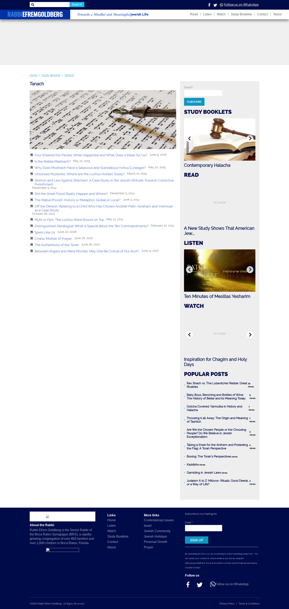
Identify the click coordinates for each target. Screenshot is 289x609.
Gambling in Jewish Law (203, 472)
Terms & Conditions (249, 603)
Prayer (148, 547)
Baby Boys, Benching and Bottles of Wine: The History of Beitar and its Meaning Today (216, 396)
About (277, 14)
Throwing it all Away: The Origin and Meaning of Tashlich (217, 419)
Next (250, 138)
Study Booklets (241, 14)
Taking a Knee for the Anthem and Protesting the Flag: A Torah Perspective (217, 446)
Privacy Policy (227, 603)
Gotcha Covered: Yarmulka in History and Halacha (214, 408)
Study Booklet (51, 75)
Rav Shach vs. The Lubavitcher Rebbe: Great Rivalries (217, 385)
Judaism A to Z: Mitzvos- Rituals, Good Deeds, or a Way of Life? (218, 482)
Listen (207, 14)
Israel (148, 525)
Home (34, 75)
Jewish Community (157, 531)
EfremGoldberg (35, 15)
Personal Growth (155, 541)
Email (189, 522)
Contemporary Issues (159, 520)
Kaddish (192, 464)
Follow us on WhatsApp (241, 4)
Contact (262, 14)
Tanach (69, 75)
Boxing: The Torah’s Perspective (208, 456)
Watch (221, 14)
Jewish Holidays (155, 536)
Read (194, 14)
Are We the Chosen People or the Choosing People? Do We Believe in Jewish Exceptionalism (216, 433)
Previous (189, 138)
